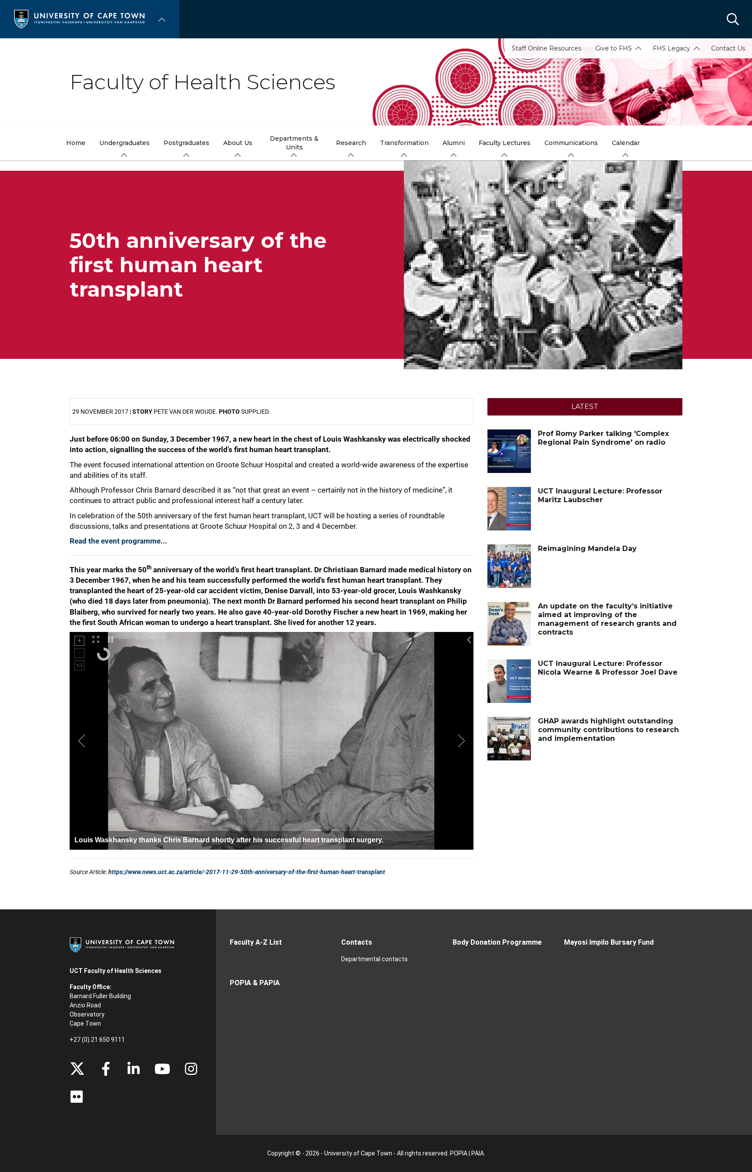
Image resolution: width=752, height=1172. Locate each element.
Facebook (105, 1068)
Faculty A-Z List (256, 942)
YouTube (162, 1068)
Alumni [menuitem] (454, 143)
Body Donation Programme (497, 942)
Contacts (356, 942)
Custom (191, 1068)
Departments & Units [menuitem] (294, 143)
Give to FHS (613, 48)
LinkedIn (134, 1068)
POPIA (458, 1153)
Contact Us (728, 48)
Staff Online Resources (546, 48)
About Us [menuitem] (237, 143)
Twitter (77, 1068)
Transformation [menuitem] (404, 143)
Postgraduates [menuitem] (186, 143)
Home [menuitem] (75, 143)
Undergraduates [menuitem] (124, 143)
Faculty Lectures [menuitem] (504, 143)
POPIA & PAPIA (255, 983)
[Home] (79, 18)
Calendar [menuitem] (626, 143)
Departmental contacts (374, 959)
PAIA (477, 1153)
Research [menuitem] (351, 143)
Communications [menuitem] (571, 143)
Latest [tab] (584, 406)
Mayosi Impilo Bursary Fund (609, 942)
